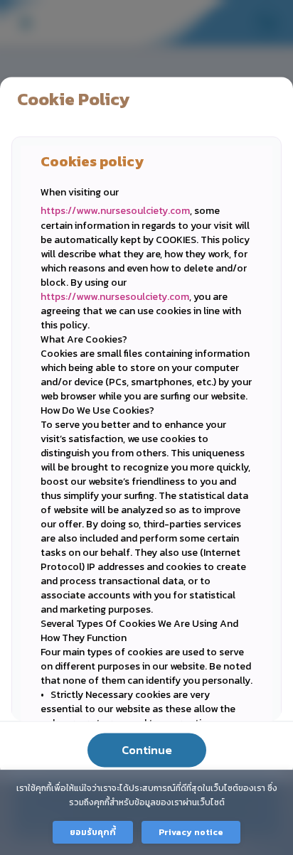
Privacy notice (191, 832)
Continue (147, 749)
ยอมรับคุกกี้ (93, 832)
